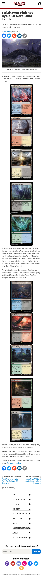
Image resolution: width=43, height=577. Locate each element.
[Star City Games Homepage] (21, 3)
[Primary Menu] (3, 4)
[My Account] (39, 4)
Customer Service (21, 528)
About (15, 533)
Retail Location (20, 538)
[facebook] (30, 563)
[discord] (19, 563)
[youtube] (13, 563)
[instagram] (24, 563)
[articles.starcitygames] (21, 568)
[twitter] (36, 563)
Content (16, 509)
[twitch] (7, 563)
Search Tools (19, 500)
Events (16, 504)
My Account (18, 519)
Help (15, 523)
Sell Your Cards (20, 514)
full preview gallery (14, 463)
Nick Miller (7, 31)
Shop (15, 495)
